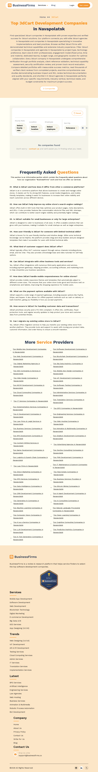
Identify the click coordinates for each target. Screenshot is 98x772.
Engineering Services (19, 690)
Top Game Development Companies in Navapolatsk (28, 451)
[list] (86, 127)
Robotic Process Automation (22, 708)
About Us (18, 728)
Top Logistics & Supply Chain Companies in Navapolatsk (30, 458)
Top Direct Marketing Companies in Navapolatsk (27, 473)
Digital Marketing (17, 613)
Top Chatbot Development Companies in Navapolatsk (69, 437)
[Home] (21, 5)
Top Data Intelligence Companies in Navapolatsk (27, 487)
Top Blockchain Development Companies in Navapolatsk (70, 357)
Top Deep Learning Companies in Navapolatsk (66, 516)
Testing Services (17, 652)
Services (42, 5)
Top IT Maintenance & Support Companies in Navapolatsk (70, 466)
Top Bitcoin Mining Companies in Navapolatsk (66, 487)
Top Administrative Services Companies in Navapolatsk (69, 393)
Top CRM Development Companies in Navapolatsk (28, 494)
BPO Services (15, 683)
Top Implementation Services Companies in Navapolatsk (30, 408)
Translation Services (18, 666)
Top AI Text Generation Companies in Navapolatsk (28, 538)
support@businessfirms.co (30, 755)
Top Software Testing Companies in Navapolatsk (67, 386)
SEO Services (15, 624)
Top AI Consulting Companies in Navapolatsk (66, 502)
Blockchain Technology (20, 610)
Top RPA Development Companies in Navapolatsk (28, 437)
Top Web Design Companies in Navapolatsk (26, 379)
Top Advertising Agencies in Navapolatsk (70, 444)
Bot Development (17, 712)
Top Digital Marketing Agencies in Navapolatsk (26, 365)
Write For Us (19, 739)
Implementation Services (21, 670)
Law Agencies (16, 694)
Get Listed (84, 5)
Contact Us (18, 735)
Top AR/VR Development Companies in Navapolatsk (28, 386)
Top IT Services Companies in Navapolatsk (31, 401)
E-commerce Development (21, 617)
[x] (86, 768)
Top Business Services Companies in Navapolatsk (27, 430)
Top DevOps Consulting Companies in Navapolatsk (68, 451)
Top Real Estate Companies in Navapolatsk (66, 473)
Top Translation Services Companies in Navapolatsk (68, 401)
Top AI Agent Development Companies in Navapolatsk (69, 494)
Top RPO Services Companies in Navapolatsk (26, 480)
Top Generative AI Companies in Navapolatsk (26, 502)
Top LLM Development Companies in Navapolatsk (28, 531)
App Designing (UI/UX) (19, 628)
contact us (34, 149)
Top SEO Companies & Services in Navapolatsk (27, 372)
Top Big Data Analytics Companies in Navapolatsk (68, 365)
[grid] (82, 127)
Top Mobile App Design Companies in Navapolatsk (68, 372)
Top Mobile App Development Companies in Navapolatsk (29, 350)
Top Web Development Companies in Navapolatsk (28, 357)
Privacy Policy (20, 732)
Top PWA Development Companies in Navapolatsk (68, 458)
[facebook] (76, 768)
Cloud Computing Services (21, 655)
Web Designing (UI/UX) (19, 641)
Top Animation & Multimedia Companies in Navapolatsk (70, 430)
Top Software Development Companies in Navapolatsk (70, 350)
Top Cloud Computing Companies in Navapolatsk (27, 393)
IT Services (14, 663)
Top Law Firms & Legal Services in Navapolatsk (27, 422)
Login (72, 5)
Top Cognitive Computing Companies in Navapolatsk (69, 523)
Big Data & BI (15, 621)
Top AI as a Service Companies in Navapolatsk (26, 523)
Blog (53, 5)
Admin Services (16, 659)
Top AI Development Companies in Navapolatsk (27, 415)
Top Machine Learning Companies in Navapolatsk (27, 509)
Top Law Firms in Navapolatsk (26, 466)
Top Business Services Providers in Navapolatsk (67, 480)
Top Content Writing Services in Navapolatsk (26, 444)
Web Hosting (15, 697)
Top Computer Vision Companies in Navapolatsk (27, 516)
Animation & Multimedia (20, 705)
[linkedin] (81, 768)
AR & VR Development (19, 648)
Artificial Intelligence (19, 686)
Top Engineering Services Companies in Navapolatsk (68, 415)
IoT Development (17, 644)
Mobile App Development (21, 599)
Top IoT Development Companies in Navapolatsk (67, 379)
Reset (78, 113)
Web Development (18, 606)
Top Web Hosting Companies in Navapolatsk (66, 422)
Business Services (17, 701)
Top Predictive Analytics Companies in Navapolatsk (68, 531)
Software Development (20, 602)
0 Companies (49, 88)
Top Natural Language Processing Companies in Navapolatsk (66, 509)
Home (43, 17)
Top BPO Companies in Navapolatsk (68, 408)
